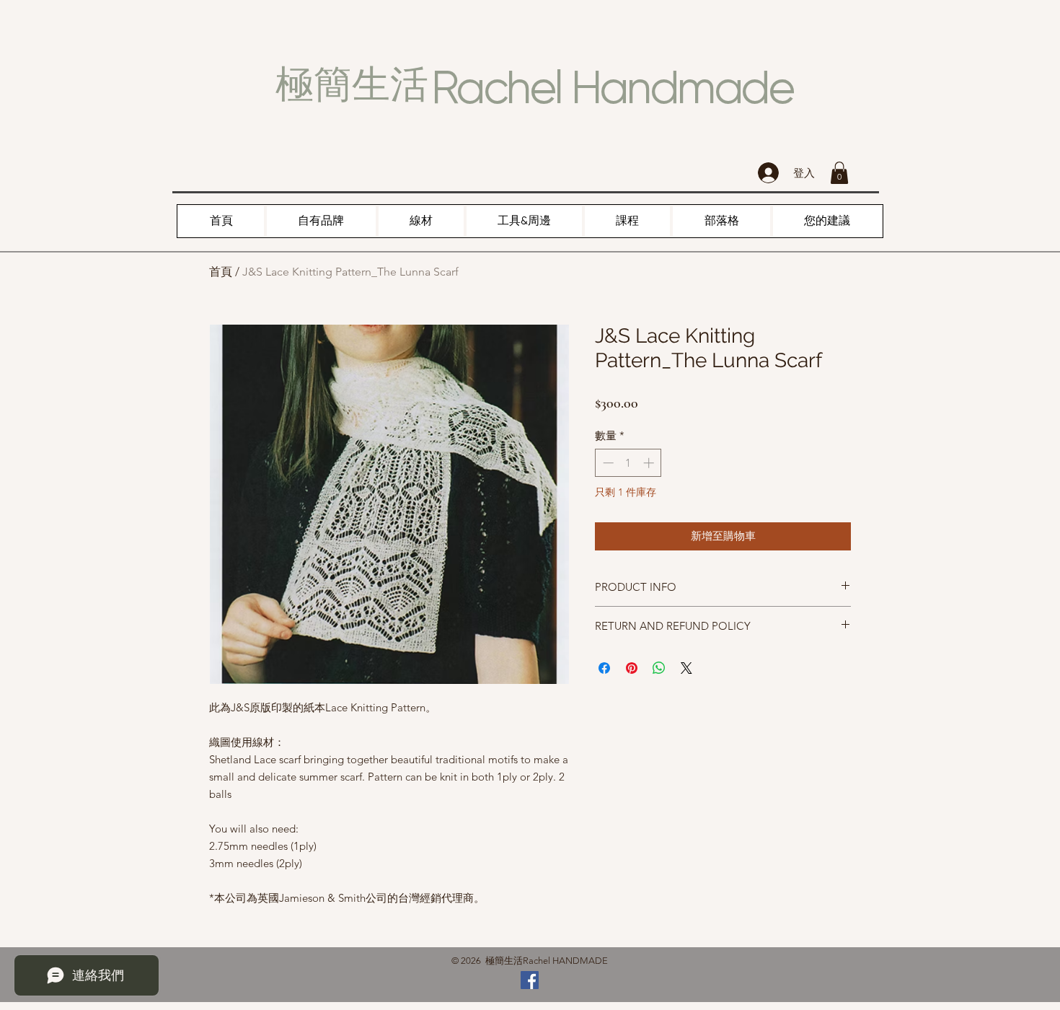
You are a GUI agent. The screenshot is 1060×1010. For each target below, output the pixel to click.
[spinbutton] (628, 462)
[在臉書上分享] (604, 668)
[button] (839, 173)
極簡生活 (351, 84)
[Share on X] (686, 668)
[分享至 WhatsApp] (659, 668)
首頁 (220, 271)
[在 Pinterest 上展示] (631, 668)
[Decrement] (607, 462)
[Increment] (650, 462)
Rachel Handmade (612, 87)
